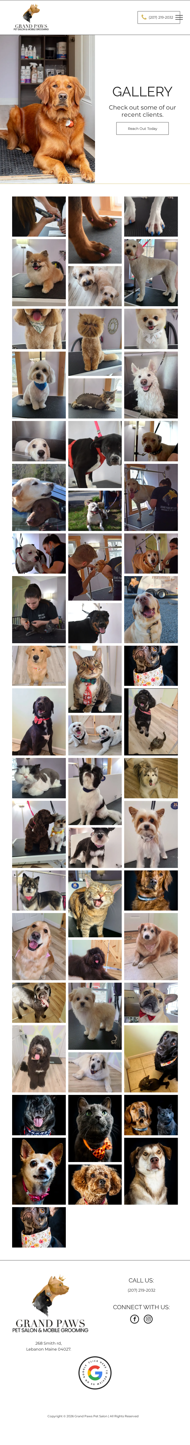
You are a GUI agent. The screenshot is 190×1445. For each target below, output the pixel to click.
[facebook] (134, 1320)
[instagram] (148, 1320)
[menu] (179, 17)
